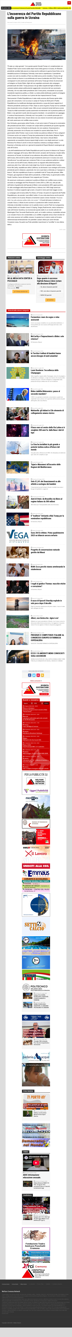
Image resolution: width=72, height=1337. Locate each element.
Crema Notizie (15, 1284)
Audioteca (27, 1195)
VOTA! (51, 300)
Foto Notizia (28, 1091)
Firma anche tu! (21, 291)
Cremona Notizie (5, 1284)
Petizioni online (14, 258)
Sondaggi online (44, 258)
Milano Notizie (23, 1284)
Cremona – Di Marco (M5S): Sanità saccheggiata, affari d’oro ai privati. (41, 8)
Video (25, 1152)
